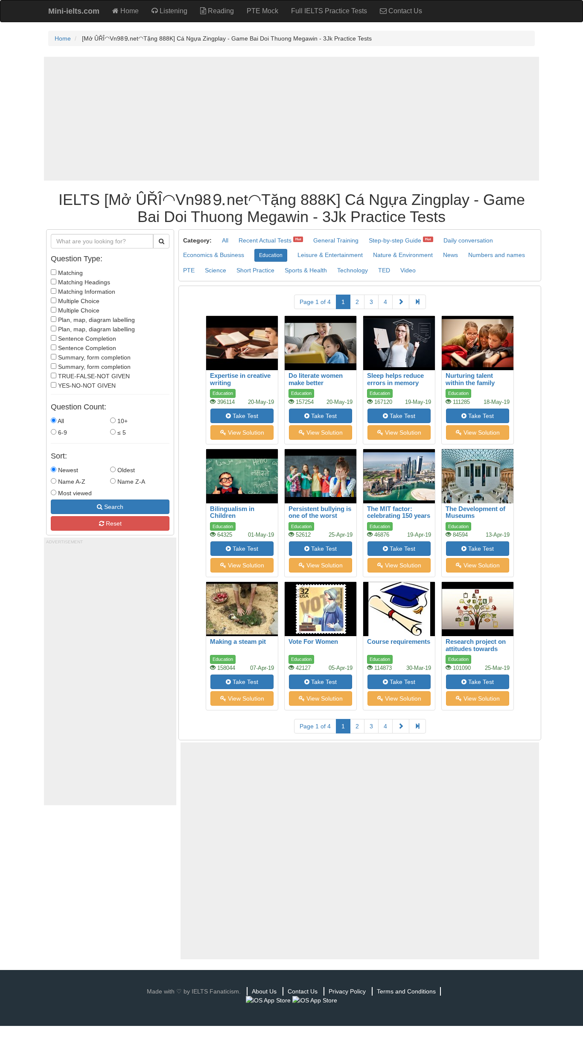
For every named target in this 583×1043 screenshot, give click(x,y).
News (450, 254)
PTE (189, 270)
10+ (122, 421)
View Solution (245, 432)
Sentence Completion (86, 338)
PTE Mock (262, 11)
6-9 (61, 432)
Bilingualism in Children (232, 512)
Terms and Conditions (406, 991)
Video (408, 270)
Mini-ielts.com (73, 11)
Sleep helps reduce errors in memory (395, 379)
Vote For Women (313, 641)
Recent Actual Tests (265, 240)
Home (129, 11)
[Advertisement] (291, 118)
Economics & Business (213, 254)
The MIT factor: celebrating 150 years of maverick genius (398, 515)
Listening (172, 11)
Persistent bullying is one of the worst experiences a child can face (320, 519)
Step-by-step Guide (395, 240)
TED (384, 270)
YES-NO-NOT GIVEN (86, 385)
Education (271, 255)
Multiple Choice (77, 301)
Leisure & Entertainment (330, 254)
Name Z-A (130, 481)
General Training (336, 240)
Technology (352, 270)
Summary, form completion (93, 357)
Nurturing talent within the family (470, 379)
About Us (264, 991)
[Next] (400, 302)
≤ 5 (121, 432)
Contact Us (404, 11)
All (60, 421)
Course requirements (398, 641)
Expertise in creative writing (240, 379)
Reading (220, 11)
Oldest (125, 470)
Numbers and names (496, 254)
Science (215, 270)
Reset (113, 523)
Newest (67, 470)
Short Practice (255, 270)
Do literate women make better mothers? (316, 382)
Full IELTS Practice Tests (329, 11)
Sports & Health (306, 270)
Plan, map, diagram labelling (95, 319)
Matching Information (85, 291)
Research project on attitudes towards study (476, 648)
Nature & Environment (403, 254)
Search (112, 506)
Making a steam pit (238, 641)
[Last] (417, 302)
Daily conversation (468, 240)
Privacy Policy (347, 991)
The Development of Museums (475, 512)
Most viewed (74, 493)
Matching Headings (83, 282)
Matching (69, 272)
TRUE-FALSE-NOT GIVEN (93, 376)
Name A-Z (70, 481)
